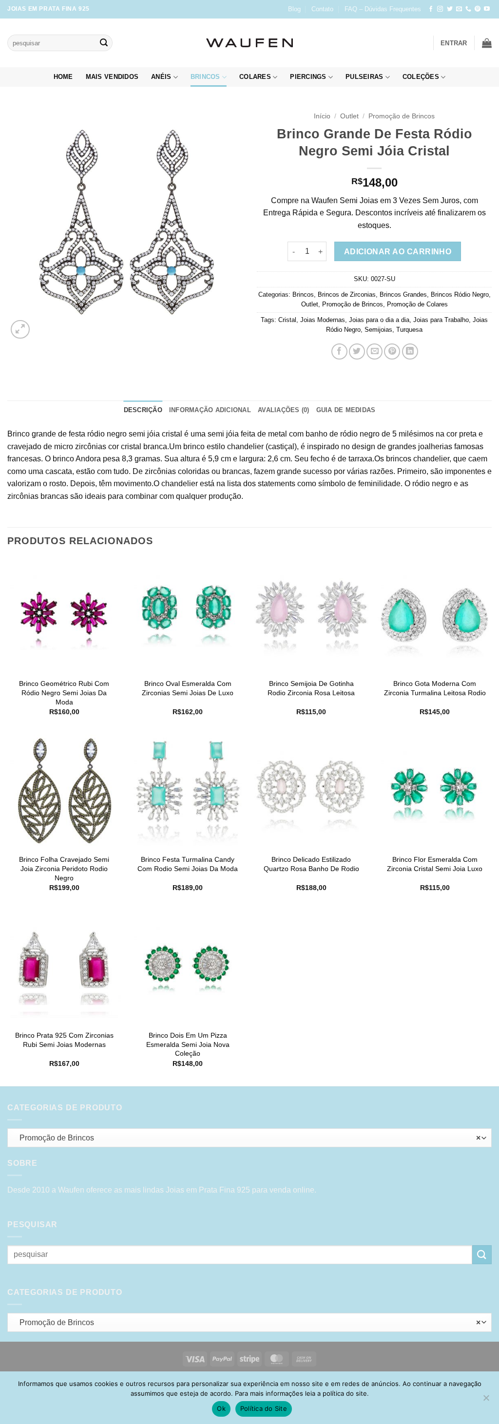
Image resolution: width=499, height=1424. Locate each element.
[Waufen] (249, 42)
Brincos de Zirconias (347, 294)
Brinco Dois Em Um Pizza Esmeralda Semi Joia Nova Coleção (188, 1044)
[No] (486, 1400)
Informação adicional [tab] (210, 410)
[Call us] (468, 9)
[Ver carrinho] (487, 43)
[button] (454, 43)
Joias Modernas (322, 319)
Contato (322, 9)
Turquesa (409, 329)
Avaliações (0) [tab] (283, 410)
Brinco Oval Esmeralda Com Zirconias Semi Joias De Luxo (187, 688)
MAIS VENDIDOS (112, 76)
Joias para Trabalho (441, 319)
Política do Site (263, 1408)
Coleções (421, 76)
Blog (294, 9)
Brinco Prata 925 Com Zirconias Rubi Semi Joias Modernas (64, 1039)
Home (63, 76)
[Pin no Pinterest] (392, 351)
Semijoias (378, 329)
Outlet (349, 116)
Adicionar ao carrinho (398, 251)
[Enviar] (104, 43)
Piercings (308, 76)
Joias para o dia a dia (379, 319)
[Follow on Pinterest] (477, 9)
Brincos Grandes (403, 294)
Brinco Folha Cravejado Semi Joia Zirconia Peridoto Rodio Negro (64, 868)
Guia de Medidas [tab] (346, 410)
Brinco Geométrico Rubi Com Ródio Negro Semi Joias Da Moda (64, 692)
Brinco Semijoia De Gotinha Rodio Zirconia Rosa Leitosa (311, 688)
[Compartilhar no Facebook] (339, 351)
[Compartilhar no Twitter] (357, 351)
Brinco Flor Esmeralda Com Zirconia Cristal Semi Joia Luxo (434, 864)
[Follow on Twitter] (450, 9)
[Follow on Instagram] (440, 9)
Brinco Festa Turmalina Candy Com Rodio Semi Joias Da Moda (187, 864)
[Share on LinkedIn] (410, 351)
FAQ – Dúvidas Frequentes (383, 9)
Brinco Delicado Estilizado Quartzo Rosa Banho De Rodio (311, 864)
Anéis (161, 76)
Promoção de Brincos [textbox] (247, 1138)
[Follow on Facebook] (431, 9)
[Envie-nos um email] (459, 9)
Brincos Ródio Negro (460, 294)
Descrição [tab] (143, 410)
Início (322, 116)
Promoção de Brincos (401, 116)
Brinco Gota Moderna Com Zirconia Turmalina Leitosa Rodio (435, 688)
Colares (255, 76)
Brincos (205, 76)
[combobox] (249, 1137)
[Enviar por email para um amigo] (374, 351)
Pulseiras (364, 76)
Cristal (287, 319)
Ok (221, 1408)
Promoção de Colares (417, 304)
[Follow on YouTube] (487, 9)
